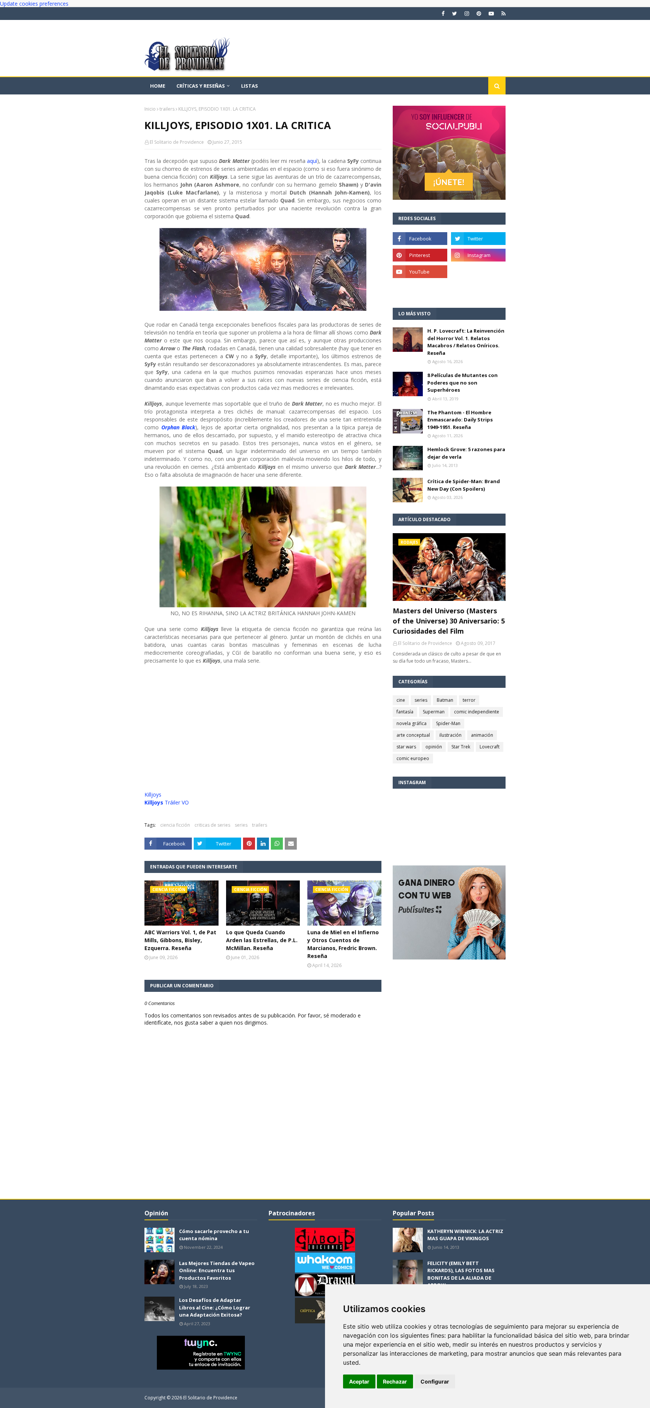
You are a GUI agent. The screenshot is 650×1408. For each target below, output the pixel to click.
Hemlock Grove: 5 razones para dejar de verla (466, 453)
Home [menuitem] (157, 85)
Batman (445, 700)
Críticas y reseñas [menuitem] (200, 85)
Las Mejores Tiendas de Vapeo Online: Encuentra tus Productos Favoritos (217, 1270)
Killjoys (152, 794)
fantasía (404, 712)
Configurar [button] (435, 1381)
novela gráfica (411, 723)
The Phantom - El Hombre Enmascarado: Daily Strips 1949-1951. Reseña (460, 419)
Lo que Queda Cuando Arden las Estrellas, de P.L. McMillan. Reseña (262, 940)
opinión (433, 747)
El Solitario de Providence (177, 142)
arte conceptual (413, 735)
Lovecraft (490, 747)
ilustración (450, 735)
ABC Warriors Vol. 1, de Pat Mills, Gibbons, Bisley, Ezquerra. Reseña (180, 940)
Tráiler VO (166, 802)
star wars (406, 747)
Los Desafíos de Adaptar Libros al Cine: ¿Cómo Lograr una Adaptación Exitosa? (214, 1307)
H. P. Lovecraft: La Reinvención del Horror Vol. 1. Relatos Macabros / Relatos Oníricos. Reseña (465, 341)
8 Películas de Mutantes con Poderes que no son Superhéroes (462, 382)
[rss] (503, 13)
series (241, 825)
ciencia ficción (175, 825)
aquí (312, 160)
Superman (434, 712)
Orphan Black (178, 427)
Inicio (150, 109)
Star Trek (460, 747)
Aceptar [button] (359, 1381)
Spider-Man (448, 723)
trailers (167, 109)
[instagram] (467, 13)
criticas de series (212, 825)
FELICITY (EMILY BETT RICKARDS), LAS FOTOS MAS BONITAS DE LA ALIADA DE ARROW (461, 1274)
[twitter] (454, 13)
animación (482, 735)
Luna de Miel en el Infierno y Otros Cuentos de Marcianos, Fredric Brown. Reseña (343, 944)
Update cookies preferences (34, 3)
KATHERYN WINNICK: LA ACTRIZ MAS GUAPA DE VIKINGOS (465, 1235)
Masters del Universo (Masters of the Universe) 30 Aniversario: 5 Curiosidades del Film (449, 621)
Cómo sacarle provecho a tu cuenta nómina (214, 1235)
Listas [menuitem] (249, 85)
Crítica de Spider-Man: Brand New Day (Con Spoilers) (463, 485)
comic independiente (476, 712)
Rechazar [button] (395, 1381)
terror (469, 700)
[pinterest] (479, 13)
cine (400, 700)
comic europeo (412, 758)
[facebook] (443, 13)
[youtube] (491, 13)
